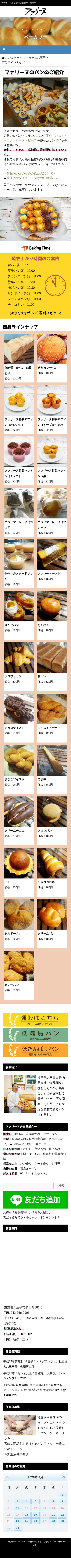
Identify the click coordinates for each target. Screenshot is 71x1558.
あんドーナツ (13, 933)
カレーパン (12, 984)
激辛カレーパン (48, 367)
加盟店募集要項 (17, 1454)
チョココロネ (46, 882)
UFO (8, 882)
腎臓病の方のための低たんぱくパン (31, 173)
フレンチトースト (49, 573)
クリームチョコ (14, 830)
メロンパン (45, 830)
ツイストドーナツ (49, 727)
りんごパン (12, 625)
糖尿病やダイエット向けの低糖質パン (32, 178)
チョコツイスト (14, 727)
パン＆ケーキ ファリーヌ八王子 (25, 57)
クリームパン (46, 933)
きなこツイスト (14, 779)
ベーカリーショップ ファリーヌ (39, 1542)
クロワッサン (13, 676)
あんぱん (43, 625)
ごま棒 (42, 779)
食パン (42, 676)
